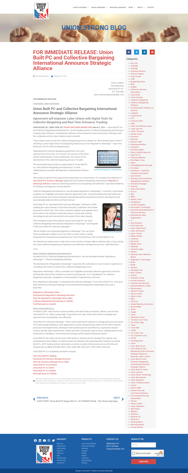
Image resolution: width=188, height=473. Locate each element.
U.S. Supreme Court (139, 335)
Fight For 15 (135, 155)
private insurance (138, 280)
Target (133, 312)
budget (134, 87)
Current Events (137, 121)
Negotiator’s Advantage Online (46, 292)
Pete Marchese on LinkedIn (45, 373)
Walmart (134, 411)
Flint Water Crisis (138, 160)
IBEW (133, 197)
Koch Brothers (136, 223)
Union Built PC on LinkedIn (44, 371)
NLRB (133, 265)
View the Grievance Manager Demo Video (51, 362)
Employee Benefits (138, 144)
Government (136, 176)
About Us (60, 443)
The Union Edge (137, 322)
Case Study (135, 95)
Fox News (135, 168)
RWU (133, 299)
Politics (134, 275)
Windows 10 (136, 417)
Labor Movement (138, 231)
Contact (150, 7)
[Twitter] (53, 440)
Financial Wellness (138, 157)
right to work (136, 296)
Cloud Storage (137, 97)
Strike (133, 309)
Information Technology (140, 207)
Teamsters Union (137, 317)
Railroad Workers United (141, 286)
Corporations (136, 116)
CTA (132, 118)
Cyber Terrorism (137, 131)
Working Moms (137, 422)
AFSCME (134, 66)
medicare (134, 239)
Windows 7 (135, 419)
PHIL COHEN (136, 273)
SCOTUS (134, 301)
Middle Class (136, 244)
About (140, 7)
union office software (77, 383)
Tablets (84, 453)
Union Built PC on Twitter (43, 368)
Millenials (134, 246)
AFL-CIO (134, 63)
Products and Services (140, 283)
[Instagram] (49, 440)
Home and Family (138, 189)
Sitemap (84, 463)
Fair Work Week (137, 150)
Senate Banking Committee (142, 304)
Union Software (79, 7)
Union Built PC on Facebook (45, 365)
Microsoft (135, 241)
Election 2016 (136, 142)
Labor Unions (136, 233)
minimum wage (137, 249)
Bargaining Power (138, 81)
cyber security (136, 129)
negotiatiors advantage (79, 381)
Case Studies (61, 448)
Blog (132, 84)
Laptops (84, 451)
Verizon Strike (136, 403)
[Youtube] (44, 440)
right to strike (136, 294)
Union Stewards (137, 380)
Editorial (134, 139)
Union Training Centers (140, 382)
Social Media (136, 307)
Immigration (135, 202)
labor (45, 381)
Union (90, 381)
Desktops (85, 448)
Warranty (60, 451)
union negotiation (111, 381)
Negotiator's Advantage (140, 259)
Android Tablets (137, 74)
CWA (133, 123)
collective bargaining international (68, 379)
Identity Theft (136, 199)
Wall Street (135, 409)
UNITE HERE (136, 388)
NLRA (133, 262)
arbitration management (45, 379)
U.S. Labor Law (137, 333)
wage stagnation (137, 406)
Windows (134, 414)
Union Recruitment (138, 377)
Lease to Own (61, 446)
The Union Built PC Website (45, 356)
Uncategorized (137, 341)
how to (133, 191)
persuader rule (137, 270)
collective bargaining (139, 100)
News (130, 7)
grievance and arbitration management (97, 379)
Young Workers (137, 427)
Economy (134, 136)
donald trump (136, 134)
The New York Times (139, 320)
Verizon (134, 401)
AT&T (133, 79)
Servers (84, 455)
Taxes (133, 314)
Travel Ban (135, 328)
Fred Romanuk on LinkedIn (44, 304)
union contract (137, 372)
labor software (63, 381)
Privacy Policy (61, 458)
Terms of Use (61, 460)
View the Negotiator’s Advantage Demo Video (52, 298)
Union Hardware (98, 7)
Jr (131, 220)
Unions (133, 385)
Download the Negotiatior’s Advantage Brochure (54, 295)
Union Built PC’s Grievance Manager (48, 181)
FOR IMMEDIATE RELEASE (141, 165)
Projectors (85, 458)
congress (134, 113)
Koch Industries (137, 225)
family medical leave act (141, 152)
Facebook (135, 147)
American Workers (138, 71)
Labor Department (138, 228)
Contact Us (60, 463)
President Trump (137, 278)
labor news (52, 381)
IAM (132, 194)
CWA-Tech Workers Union (141, 126)
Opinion (134, 267)
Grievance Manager (118, 7)
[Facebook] (35, 440)
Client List (60, 453)
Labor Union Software (89, 443)
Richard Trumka (137, 291)
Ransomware (136, 288)
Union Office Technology (141, 375)
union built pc (98, 381)
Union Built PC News (139, 369)
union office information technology (54, 383)
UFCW (133, 338)
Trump (133, 330)
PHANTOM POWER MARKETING (78, 127)
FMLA (133, 163)
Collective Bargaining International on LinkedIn (53, 301)
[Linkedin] (40, 440)
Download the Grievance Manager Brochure (52, 359)
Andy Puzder (136, 76)
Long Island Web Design (106, 471)
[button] (128, 52)
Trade (133, 325)
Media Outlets (136, 236)
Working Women (137, 424)
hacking (134, 186)
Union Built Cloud (138, 346)
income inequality (138, 205)
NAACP (134, 252)
